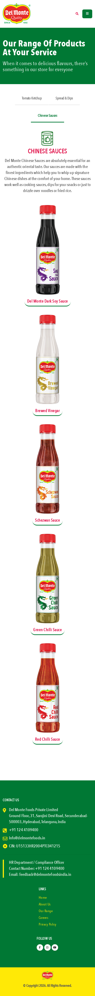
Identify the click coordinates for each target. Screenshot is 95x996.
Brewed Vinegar (47, 411)
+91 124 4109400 (24, 830)
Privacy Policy (47, 924)
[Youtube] (55, 947)
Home (43, 897)
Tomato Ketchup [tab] (32, 98)
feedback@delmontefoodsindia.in (45, 874)
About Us (45, 904)
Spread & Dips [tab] (64, 98)
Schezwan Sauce (47, 520)
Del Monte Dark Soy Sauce (47, 301)
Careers (43, 917)
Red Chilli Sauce (47, 739)
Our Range (46, 911)
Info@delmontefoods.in (27, 838)
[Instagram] (47, 947)
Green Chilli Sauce (47, 630)
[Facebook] (40, 947)
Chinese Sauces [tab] (47, 115)
